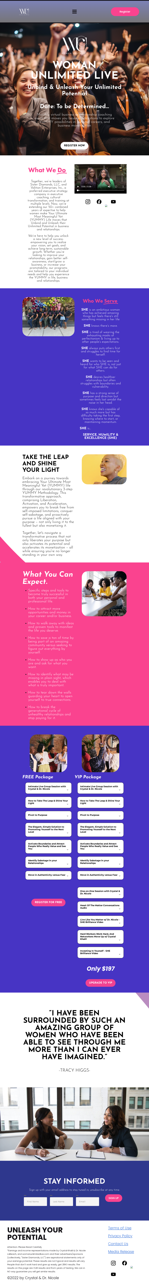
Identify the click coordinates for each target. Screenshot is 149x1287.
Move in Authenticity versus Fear (46, 874)
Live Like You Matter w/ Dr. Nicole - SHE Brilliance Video (100, 920)
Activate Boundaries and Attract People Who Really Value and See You (47, 846)
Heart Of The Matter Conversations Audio (99, 906)
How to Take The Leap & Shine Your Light (48, 802)
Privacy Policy (120, 1235)
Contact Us (118, 1243)
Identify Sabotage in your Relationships (42, 861)
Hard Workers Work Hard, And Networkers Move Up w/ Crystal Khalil (98, 936)
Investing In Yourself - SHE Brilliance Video (95, 952)
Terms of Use (119, 1228)
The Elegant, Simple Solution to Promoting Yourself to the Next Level (46, 829)
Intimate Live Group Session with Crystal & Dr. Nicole (47, 787)
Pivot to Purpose (37, 815)
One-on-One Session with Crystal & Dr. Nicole (100, 892)
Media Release (121, 1251)
